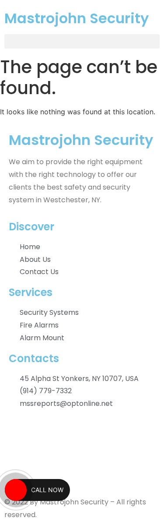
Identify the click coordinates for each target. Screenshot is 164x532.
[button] (82, 41)
